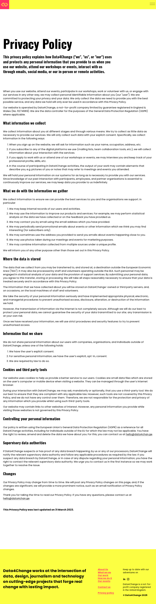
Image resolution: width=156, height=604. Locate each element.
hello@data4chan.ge (139, 434)
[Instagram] (128, 579)
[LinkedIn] (124, 579)
